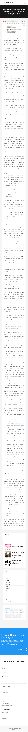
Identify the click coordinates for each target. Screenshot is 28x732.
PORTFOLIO (22, 649)
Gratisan (8, 582)
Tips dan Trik (8, 601)
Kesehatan (8, 590)
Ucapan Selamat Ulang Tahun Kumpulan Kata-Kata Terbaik (17, 546)
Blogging (8, 576)
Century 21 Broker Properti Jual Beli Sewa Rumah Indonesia (17, 562)
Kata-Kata (8, 588)
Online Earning (9, 597)
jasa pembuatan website (10, 243)
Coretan (7, 578)
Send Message (6, 686)
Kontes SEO (8, 595)
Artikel (7, 574)
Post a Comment (8, 538)
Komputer (8, 592)
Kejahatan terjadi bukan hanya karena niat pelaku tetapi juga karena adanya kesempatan (18, 555)
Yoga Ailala (7, 2)
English (7, 580)
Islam (7, 586)
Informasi (8, 584)
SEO (6, 599)
